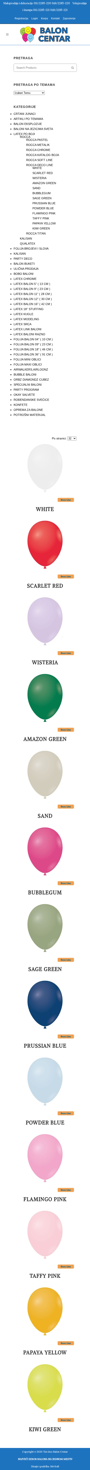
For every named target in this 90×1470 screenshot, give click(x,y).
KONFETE (20, 404)
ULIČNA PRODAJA (26, 268)
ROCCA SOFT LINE (39, 160)
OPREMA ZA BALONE (28, 409)
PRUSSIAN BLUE (43, 203)
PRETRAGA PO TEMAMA (34, 84)
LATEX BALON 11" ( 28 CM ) (33, 294)
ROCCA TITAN (36, 233)
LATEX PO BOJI (24, 134)
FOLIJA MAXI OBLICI (28, 364)
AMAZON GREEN (44, 183)
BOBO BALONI (23, 273)
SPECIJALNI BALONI (28, 384)
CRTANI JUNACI (25, 113)
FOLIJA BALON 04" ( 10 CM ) (33, 339)
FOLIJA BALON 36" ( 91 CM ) (33, 354)
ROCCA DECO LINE (39, 165)
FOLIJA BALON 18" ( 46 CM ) (33, 349)
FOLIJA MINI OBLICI (27, 359)
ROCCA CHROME (38, 150)
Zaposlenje (69, 18)
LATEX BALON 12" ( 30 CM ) (33, 299)
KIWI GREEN (41, 228)
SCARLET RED (42, 173)
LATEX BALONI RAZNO (29, 334)
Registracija (21, 18)
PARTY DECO (23, 258)
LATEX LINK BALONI (27, 329)
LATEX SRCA (22, 324)
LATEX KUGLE (23, 314)
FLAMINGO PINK (43, 213)
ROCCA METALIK (38, 145)
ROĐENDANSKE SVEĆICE (31, 399)
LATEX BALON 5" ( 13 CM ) (32, 284)
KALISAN (26, 238)
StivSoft (54, 1466)
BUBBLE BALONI (25, 374)
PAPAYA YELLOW (44, 223)
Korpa (44, 18)
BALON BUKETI (24, 263)
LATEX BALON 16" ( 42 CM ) (33, 304)
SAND (36, 188)
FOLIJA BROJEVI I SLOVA (31, 248)
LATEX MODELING (26, 319)
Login (34, 18)
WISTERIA (39, 178)
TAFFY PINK (40, 218)
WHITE (37, 168)
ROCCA (25, 137)
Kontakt (55, 18)
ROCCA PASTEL (37, 139)
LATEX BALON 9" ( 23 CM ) (32, 289)
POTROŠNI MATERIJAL (30, 415)
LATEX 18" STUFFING (29, 309)
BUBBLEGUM (41, 193)
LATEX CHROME (25, 278)
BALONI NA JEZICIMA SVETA (33, 129)
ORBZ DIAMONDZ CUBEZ (31, 379)
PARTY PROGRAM (26, 389)
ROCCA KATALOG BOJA (42, 155)
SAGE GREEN (41, 198)
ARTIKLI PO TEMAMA (28, 119)
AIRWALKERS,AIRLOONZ (31, 369)
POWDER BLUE (43, 208)
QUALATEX (27, 243)
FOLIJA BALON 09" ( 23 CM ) (33, 344)
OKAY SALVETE (24, 394)
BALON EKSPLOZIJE (28, 124)
